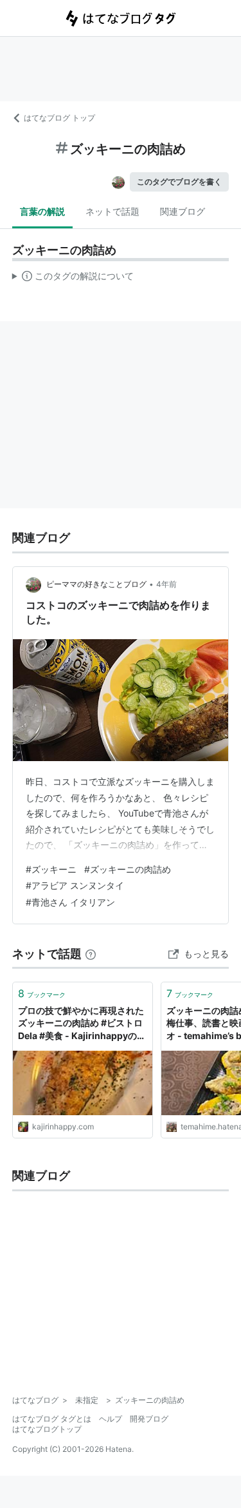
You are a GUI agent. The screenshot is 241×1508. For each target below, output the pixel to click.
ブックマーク (42, 993)
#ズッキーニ (51, 869)
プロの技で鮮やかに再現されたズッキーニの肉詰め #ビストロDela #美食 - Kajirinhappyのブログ (82, 1024)
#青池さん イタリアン (70, 902)
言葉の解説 (42, 211)
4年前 (166, 584)
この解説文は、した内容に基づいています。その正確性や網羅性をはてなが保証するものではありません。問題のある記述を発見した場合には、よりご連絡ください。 (73, 278)
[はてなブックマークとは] (90, 953)
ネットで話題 (112, 211)
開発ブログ (149, 1419)
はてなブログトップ (47, 1429)
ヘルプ (110, 1419)
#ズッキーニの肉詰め (127, 869)
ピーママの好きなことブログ (96, 584)
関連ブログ (182, 211)
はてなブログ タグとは (51, 1419)
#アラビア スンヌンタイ (75, 885)
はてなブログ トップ (59, 118)
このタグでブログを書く (179, 181)
